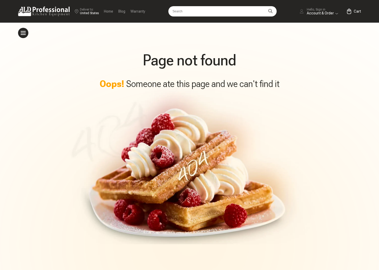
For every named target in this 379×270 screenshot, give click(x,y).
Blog (121, 11)
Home (108, 11)
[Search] (270, 11)
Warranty (137, 11)
